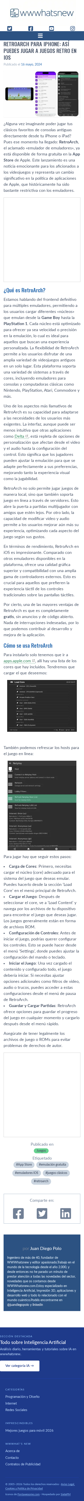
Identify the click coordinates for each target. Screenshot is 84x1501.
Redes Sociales (16, 1410)
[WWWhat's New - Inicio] (42, 13)
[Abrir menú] (42, 35)
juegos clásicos (57, 1173)
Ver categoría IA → (19, 1366)
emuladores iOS (27, 1173)
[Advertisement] (42, 240)
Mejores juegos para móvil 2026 (29, 1430)
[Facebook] (32, 28)
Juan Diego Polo (45, 1248)
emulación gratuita (53, 1164)
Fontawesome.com (28, 1494)
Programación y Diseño (22, 1396)
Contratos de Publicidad (22, 1464)
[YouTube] (53, 28)
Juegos (41, 1150)
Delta (19, 437)
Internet (11, 1403)
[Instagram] (74, 28)
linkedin (37, 1305)
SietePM (66, 1494)
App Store (25, 1164)
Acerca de (12, 1451)
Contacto (12, 1457)
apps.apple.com (17, 661)
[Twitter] (11, 28)
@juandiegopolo (18, 1305)
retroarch (42, 1181)
